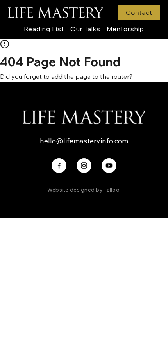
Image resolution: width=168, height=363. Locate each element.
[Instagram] (84, 165)
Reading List (44, 29)
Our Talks (85, 29)
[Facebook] (59, 165)
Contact (139, 12)
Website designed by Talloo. (84, 189)
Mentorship (125, 29)
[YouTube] (109, 165)
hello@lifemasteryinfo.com (84, 140)
